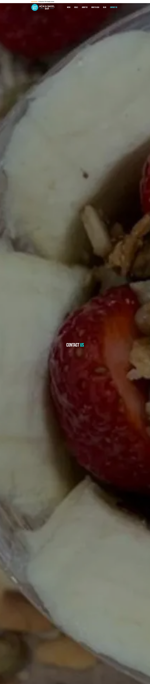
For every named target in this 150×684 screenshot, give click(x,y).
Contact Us (113, 7)
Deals (76, 7)
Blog (104, 7)
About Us (85, 7)
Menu (68, 7)
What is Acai (95, 7)
